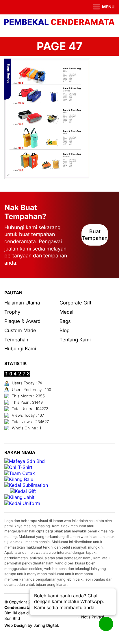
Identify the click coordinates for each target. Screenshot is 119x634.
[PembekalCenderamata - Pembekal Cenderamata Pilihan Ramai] (59, 22)
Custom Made (20, 330)
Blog (65, 330)
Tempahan (16, 340)
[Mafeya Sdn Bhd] (24, 461)
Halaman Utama (22, 303)
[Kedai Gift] (23, 491)
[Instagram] (15, 7)
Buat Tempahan (95, 234)
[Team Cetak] (19, 473)
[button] (100, 7)
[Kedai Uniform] (22, 503)
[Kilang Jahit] (19, 497)
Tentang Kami (75, 340)
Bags (65, 321)
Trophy (12, 312)
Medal (66, 312)
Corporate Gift (75, 303)
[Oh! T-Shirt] (18, 467)
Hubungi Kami (20, 348)
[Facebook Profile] (7, 7)
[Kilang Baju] (18, 479)
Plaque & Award (22, 321)
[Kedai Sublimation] (26, 485)
